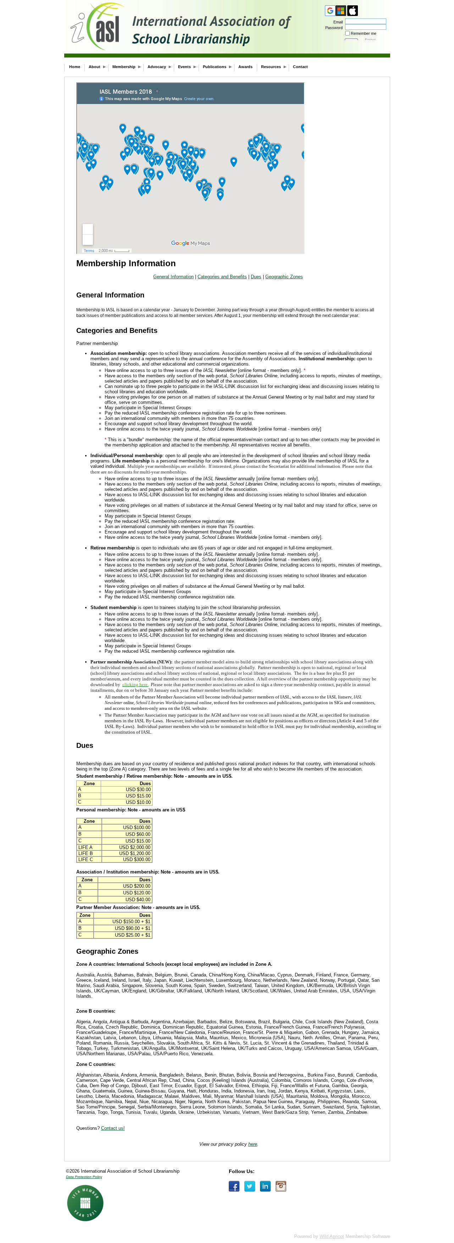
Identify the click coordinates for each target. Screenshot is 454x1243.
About (94, 67)
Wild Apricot (332, 1236)
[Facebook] (234, 1186)
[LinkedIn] (265, 1186)
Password (333, 28)
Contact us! (113, 1128)
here (252, 1144)
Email (337, 22)
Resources (271, 67)
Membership (123, 67)
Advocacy (157, 67)
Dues (256, 276)
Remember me (363, 33)
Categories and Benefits (222, 276)
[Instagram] (281, 1186)
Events (184, 67)
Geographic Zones (284, 276)
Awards (245, 67)
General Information (173, 276)
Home (74, 67)
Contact (300, 67)
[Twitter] (249, 1186)
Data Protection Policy (84, 1177)
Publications (214, 67)
